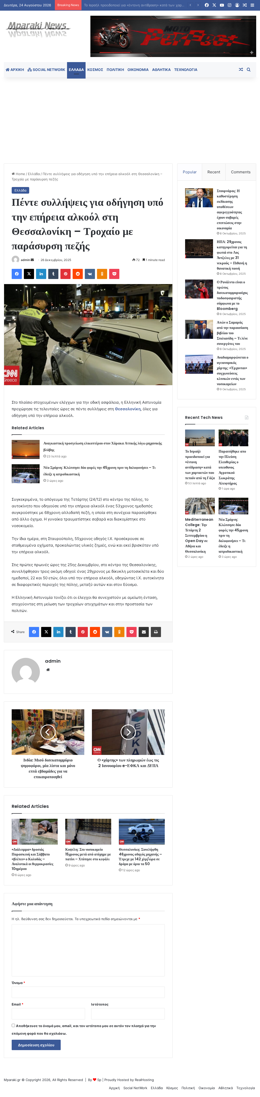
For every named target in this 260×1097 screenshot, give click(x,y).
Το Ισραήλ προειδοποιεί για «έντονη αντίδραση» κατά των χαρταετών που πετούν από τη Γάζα (200, 464)
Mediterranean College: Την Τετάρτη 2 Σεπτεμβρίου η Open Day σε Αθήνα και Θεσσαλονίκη (199, 535)
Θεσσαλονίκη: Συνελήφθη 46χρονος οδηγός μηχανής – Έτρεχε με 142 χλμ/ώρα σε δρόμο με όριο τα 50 (140, 856)
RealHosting (144, 1080)
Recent (213, 172)
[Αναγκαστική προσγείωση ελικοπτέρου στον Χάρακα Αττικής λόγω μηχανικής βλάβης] (26, 449)
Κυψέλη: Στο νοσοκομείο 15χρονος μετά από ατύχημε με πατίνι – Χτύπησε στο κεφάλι (88, 854)
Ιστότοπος (99, 1004)
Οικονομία (138, 69)
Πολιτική (115, 69)
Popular (190, 172)
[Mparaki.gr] (38, 30)
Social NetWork (48, 69)
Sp (99, 1080)
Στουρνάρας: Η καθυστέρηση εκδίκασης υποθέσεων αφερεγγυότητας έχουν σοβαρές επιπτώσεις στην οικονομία (229, 209)
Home (20, 174)
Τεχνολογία (185, 69)
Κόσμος (95, 69)
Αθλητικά (161, 69)
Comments (241, 172)
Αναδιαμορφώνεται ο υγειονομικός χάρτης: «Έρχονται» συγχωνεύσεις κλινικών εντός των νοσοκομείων (232, 370)
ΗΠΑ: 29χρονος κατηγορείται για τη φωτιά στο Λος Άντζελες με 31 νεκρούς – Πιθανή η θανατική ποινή (232, 255)
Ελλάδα (76, 69)
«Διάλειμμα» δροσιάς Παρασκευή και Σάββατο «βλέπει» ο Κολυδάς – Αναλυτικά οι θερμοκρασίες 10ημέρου (32, 859)
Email (17, 1004)
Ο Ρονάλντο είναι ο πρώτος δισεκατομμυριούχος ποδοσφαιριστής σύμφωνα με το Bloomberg (232, 295)
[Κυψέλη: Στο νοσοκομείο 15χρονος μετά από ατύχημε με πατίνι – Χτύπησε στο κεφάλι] (88, 832)
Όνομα (18, 983)
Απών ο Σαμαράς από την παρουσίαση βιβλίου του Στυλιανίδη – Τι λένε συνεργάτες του (232, 333)
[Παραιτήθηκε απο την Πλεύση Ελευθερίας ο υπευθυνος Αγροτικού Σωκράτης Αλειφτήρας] (233, 438)
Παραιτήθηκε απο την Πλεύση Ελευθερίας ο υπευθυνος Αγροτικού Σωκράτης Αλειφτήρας (232, 467)
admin (25, 260)
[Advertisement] (130, 120)
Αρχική (17, 69)
